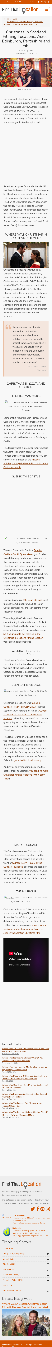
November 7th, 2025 (10, 1063)
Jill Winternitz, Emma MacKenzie (37, 368)
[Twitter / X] (42, 2)
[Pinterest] (45, 2)
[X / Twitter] (33, 1209)
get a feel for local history (27, 760)
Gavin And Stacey (11, 1274)
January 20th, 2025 (9, 1090)
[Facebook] (38, 2)
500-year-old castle (33, 600)
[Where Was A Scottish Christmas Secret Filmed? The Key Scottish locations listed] (26, 1322)
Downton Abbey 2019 (12, 1280)
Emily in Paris (9, 1269)
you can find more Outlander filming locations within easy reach (25, 774)
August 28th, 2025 (9, 1072)
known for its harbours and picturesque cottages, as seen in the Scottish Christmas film (24, 929)
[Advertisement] (26, 154)
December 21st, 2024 (10, 1117)
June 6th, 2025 (7, 1081)
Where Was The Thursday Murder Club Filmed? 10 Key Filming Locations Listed (24, 1068)
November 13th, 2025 (10, 1054)
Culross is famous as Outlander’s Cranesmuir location (25, 714)
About (33, 2)
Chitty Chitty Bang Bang (13, 1253)
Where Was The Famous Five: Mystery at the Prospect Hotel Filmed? (22, 1104)
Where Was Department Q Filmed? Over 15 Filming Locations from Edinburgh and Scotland (24, 1077)
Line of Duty (8, 1259)
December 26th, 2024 (10, 1108)
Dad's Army (8, 1248)
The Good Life (9, 1264)
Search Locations (13, 2)
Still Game (7, 1285)
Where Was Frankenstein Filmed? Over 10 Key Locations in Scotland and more (22, 1059)
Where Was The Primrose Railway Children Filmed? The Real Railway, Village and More (25, 1113)
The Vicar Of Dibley (12, 1290)
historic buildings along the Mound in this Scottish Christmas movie (25, 463)
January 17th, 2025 (9, 1099)
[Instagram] (48, 2)
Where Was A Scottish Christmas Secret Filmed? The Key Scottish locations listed (25, 1050)
